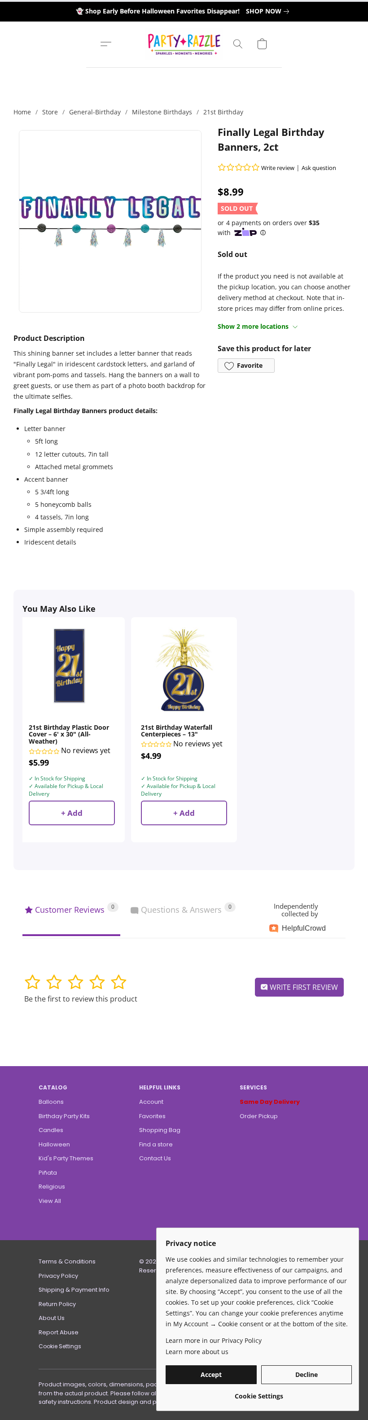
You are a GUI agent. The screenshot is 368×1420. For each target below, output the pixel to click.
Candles (51, 1130)
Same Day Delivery (270, 1102)
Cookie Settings (60, 1346)
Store (50, 112)
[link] (269, 11)
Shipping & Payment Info (74, 1289)
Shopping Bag (159, 1130)
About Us (52, 1318)
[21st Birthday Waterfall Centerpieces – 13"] (184, 670)
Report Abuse (59, 1332)
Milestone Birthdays (162, 112)
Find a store (156, 1144)
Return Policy (57, 1304)
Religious (52, 1186)
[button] (184, 44)
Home (22, 112)
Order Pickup (259, 1116)
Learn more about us (197, 1351)
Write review (277, 168)
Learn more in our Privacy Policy (214, 1340)
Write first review (303, 987)
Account (151, 1102)
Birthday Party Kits (64, 1116)
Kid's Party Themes (66, 1158)
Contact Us (155, 1158)
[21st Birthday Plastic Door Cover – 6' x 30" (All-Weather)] (72, 670)
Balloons (51, 1102)
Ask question (319, 168)
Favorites (152, 1116)
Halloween (54, 1144)
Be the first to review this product (80, 999)
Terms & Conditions (67, 1261)
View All (50, 1201)
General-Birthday (95, 112)
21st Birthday (223, 112)
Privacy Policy (58, 1276)
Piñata (48, 1172)
